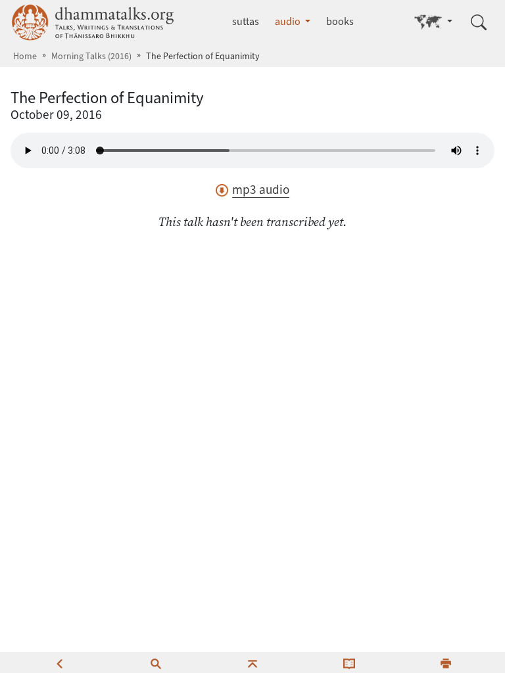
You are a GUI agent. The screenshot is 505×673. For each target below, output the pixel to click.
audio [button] (288, 21)
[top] (252, 662)
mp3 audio (260, 189)
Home (25, 56)
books (340, 21)
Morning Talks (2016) (91, 56)
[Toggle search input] (478, 22)
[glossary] (349, 662)
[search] (156, 662)
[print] (446, 662)
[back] (59, 662)
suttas (245, 21)
